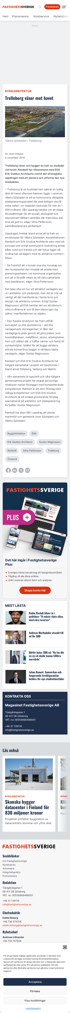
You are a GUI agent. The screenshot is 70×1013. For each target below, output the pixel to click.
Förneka (35, 991)
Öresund (12, 459)
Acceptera (35, 981)
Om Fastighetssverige (15, 861)
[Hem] (19, 7)
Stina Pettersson (32, 450)
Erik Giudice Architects (19, 441)
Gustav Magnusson (49, 441)
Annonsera (8, 868)
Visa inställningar (35, 1000)
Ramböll (11, 450)
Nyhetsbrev (9, 864)
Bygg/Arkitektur (18, 91)
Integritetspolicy (33, 1008)
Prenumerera (20, 16)
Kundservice (41, 16)
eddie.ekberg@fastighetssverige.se (22, 925)
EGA (34, 433)
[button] (65, 947)
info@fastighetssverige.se (19, 729)
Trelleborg (53, 450)
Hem (5, 16)
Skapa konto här (35, 590)
